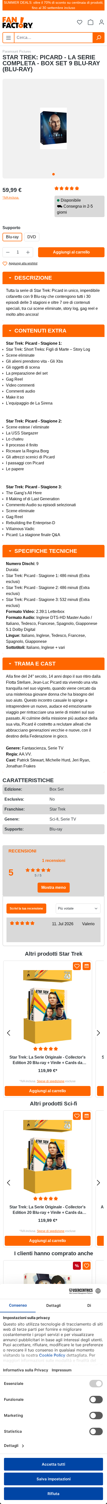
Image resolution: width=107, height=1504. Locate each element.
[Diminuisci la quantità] (7, 252)
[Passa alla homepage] (28, 22)
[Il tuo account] (102, 22)
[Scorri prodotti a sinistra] (8, 1033)
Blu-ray (12, 237)
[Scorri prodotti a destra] (98, 1033)
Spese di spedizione (50, 1081)
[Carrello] (91, 22)
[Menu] (8, 37)
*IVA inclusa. (10, 197)
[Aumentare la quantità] (28, 252)
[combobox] (53, 38)
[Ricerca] (99, 38)
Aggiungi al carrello (71, 252)
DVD (31, 237)
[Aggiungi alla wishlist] (77, 966)
